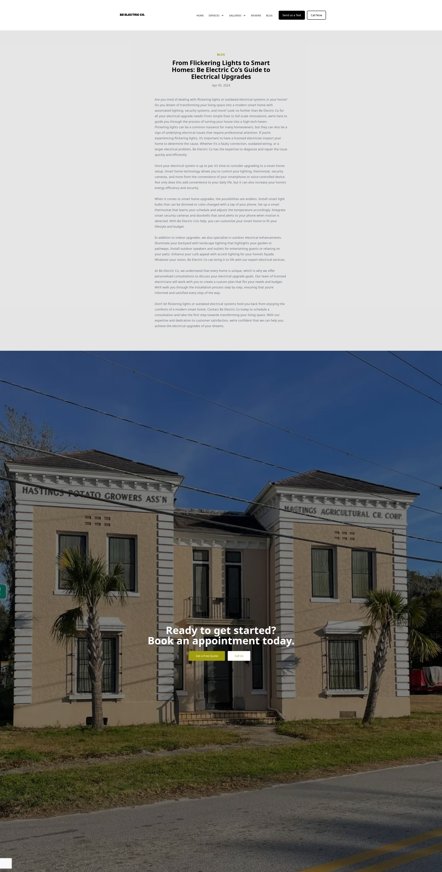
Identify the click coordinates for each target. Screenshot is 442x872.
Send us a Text (291, 15)
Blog (269, 15)
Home (200, 15)
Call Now (316, 15)
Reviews (256, 15)
